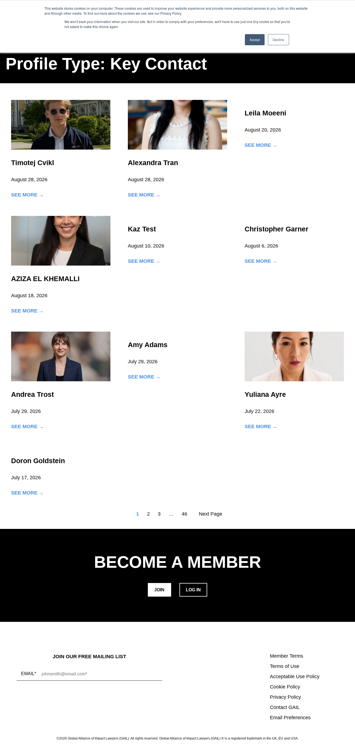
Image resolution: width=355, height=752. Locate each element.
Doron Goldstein (38, 461)
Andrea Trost (32, 394)
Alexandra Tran (153, 162)
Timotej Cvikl (32, 162)
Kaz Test (142, 229)
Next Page (210, 514)
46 (184, 514)
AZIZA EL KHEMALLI (45, 278)
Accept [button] (255, 39)
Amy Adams (148, 345)
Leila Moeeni (265, 113)
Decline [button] (278, 39)
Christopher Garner (276, 229)
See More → (27, 195)
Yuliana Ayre (265, 394)
